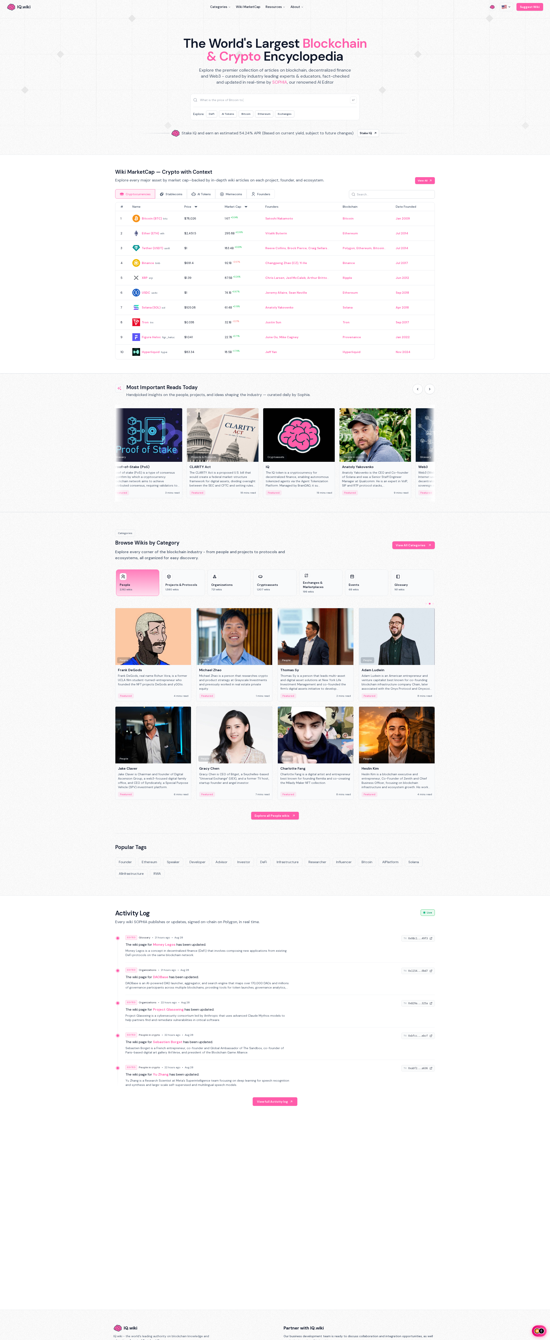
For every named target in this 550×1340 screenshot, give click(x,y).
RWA (157, 873)
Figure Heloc (151, 337)
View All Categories (410, 545)
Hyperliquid (151, 352)
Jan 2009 (403, 218)
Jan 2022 (403, 337)
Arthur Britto (317, 278)
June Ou (271, 337)
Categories (218, 7)
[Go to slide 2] (430, 604)
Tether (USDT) (152, 248)
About (295, 7)
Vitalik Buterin (276, 233)
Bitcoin (246, 114)
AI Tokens (228, 114)
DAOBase (160, 977)
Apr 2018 (402, 307)
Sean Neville (298, 293)
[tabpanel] (275, 280)
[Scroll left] (417, 389)
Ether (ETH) (150, 233)
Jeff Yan (271, 352)
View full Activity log (272, 1102)
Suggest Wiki (530, 7)
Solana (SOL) (151, 307)
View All (423, 180)
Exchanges (285, 114)
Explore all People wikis (272, 816)
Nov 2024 (403, 352)
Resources (274, 7)
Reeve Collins (275, 248)
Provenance (352, 337)
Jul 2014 (402, 233)
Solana (348, 307)
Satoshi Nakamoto (279, 218)
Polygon (349, 248)
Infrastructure (288, 862)
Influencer (344, 862)
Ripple (347, 278)
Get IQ (351, 133)
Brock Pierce (297, 248)
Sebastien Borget (167, 1042)
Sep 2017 (402, 322)
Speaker (173, 862)
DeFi (211, 114)
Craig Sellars (317, 248)
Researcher (317, 862)
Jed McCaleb (296, 278)
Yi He (303, 263)
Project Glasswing (168, 1009)
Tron (145, 322)
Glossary (144, 937)
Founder (125, 862)
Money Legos (164, 944)
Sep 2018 (402, 293)
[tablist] (195, 194)
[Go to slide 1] (426, 604)
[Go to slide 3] (433, 604)
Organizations (147, 970)
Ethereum (264, 114)
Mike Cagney (288, 337)
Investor (243, 862)
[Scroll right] (430, 389)
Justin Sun (273, 322)
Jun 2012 (402, 278)
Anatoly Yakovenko (279, 307)
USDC (146, 293)
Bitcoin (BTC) (152, 218)
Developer (197, 862)
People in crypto (149, 1035)
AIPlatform (390, 862)
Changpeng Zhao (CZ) (281, 263)
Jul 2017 (402, 263)
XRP (145, 278)
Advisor (221, 862)
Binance (148, 263)
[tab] (135, 194)
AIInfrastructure (131, 873)
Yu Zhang (161, 1074)
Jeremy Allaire (276, 293)
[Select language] (506, 7)
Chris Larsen (274, 278)
